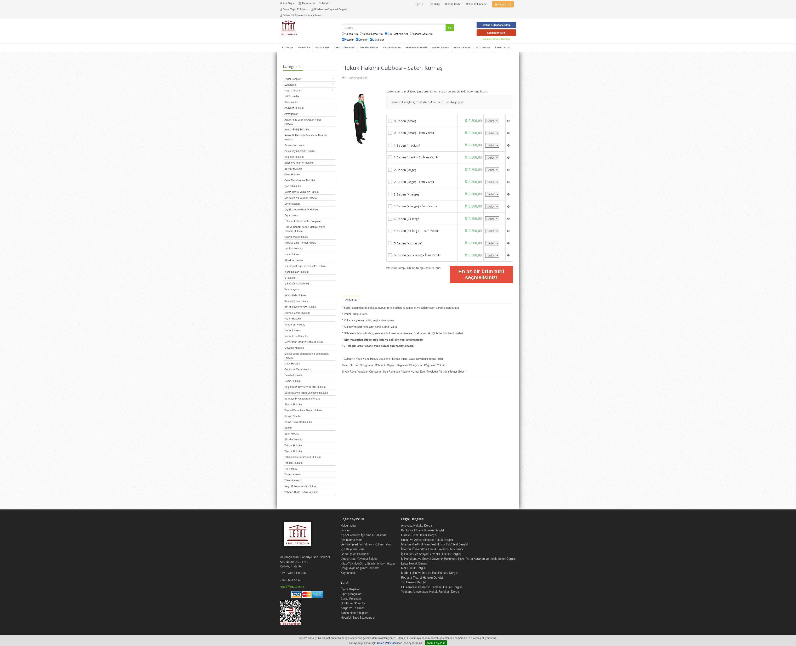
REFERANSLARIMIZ (416, 47)
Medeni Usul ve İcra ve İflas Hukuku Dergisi (429, 573)
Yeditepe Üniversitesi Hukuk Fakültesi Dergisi (430, 591)
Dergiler (363, 39)
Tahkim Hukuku (293, 445)
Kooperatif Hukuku (294, 324)
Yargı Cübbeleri (293, 90)
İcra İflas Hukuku (293, 248)
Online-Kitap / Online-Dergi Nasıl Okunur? (415, 268)
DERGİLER (304, 47)
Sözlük (288, 427)
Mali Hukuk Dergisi (413, 568)
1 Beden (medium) (407, 145)
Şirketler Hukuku (293, 439)
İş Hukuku (290, 277)
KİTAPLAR (288, 47)
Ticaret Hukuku (292, 474)
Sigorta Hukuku (293, 404)
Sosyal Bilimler (292, 416)
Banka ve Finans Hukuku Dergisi (422, 530)
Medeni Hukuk (292, 330)
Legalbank (290, 84)
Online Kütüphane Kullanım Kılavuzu (303, 15)
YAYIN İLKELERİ (462, 47)
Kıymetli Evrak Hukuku (297, 312)
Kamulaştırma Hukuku (296, 301)
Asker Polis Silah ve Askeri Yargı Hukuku (302, 121)
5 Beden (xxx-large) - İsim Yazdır (417, 255)
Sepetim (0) (504, 4)
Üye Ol (419, 4)
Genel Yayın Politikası (295, 9)
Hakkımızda (308, 3)
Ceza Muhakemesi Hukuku (299, 180)
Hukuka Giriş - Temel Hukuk (300, 242)
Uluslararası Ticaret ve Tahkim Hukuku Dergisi (431, 587)
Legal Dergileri (292, 78)
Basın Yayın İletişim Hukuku (299, 151)
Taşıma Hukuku (293, 451)
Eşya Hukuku (291, 215)
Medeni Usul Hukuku (296, 336)
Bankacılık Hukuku (294, 145)
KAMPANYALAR (392, 47)
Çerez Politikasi (351, 598)
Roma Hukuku (292, 380)
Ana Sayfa (289, 3)
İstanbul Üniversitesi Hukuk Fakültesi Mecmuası (432, 549)
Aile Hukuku (291, 102)
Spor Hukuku (291, 433)
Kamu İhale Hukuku (295, 295)
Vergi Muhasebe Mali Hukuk (300, 486)
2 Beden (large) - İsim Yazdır (414, 182)
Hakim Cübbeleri (358, 77)
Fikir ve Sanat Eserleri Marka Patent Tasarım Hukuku (304, 228)
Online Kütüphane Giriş (496, 25)
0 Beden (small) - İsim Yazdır (414, 133)
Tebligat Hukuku (293, 462)
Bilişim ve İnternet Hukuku (299, 162)
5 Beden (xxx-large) (408, 243)
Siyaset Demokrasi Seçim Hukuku (303, 410)
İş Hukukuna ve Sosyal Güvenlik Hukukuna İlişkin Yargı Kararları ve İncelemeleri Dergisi (458, 558)
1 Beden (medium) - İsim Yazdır (416, 157)
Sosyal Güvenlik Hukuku (298, 422)
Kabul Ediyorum (435, 643)
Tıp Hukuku (290, 468)
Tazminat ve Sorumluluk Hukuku (302, 457)
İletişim (326, 3)
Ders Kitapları (292, 203)
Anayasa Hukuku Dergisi (417, 525)
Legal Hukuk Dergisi (414, 563)
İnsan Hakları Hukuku (296, 271)
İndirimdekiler (292, 96)
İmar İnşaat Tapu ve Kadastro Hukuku (305, 266)
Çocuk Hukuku (292, 186)
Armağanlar (291, 113)
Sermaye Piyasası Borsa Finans (302, 398)
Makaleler (378, 39)
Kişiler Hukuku (292, 318)
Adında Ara (351, 34)
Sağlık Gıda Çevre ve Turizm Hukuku (305, 387)
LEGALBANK (322, 47)
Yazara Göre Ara (423, 34)
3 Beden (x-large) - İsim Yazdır (415, 206)
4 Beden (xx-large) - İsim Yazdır (416, 230)
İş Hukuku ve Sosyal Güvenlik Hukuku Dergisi (431, 554)
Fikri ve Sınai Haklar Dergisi (419, 535)
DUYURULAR (483, 47)
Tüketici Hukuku (293, 480)
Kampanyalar (292, 289)
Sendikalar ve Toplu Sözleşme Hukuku (306, 392)
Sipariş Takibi (452, 4)
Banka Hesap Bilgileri (354, 613)
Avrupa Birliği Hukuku (296, 129)
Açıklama (351, 299)
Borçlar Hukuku (293, 168)
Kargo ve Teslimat (352, 608)
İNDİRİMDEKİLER (369, 47)
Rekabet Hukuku (293, 375)
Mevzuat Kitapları (294, 347)
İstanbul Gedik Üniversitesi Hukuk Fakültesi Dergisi (434, 544)
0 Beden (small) (405, 121)
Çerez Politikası (386, 643)
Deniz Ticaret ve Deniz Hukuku (301, 191)
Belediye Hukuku (294, 156)
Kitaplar (349, 39)
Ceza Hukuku (292, 174)
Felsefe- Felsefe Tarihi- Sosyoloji (302, 221)
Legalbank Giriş (496, 32)
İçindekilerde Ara (373, 34)
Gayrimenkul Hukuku (296, 236)
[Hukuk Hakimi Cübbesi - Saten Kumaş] (361, 118)
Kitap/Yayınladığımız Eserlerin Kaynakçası (368, 563)
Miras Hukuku (292, 363)
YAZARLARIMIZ (440, 47)
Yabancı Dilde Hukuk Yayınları (301, 492)
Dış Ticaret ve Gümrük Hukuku (301, 209)
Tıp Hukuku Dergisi (413, 582)
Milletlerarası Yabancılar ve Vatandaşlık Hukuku (306, 355)
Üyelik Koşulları (350, 589)
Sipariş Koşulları (351, 594)
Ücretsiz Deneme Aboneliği (496, 38)
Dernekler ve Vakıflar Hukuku (300, 197)
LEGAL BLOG (503, 47)
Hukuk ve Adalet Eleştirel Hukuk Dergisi (427, 540)
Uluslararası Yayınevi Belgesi (330, 9)
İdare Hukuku (292, 254)
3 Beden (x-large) (406, 194)
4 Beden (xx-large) (407, 219)
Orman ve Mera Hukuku (297, 369)
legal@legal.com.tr (292, 586)
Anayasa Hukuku (294, 107)
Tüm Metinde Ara (397, 34)
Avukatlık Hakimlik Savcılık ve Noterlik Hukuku (305, 137)
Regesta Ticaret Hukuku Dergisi (422, 577)
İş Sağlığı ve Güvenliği (296, 283)
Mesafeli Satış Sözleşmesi (358, 617)
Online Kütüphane (476, 4)
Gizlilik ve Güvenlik (353, 603)
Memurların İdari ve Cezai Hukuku (303, 342)
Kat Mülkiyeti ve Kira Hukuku (300, 306)
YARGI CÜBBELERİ (344, 47)
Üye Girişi (434, 4)
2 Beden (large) (405, 170)
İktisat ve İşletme (293, 260)
